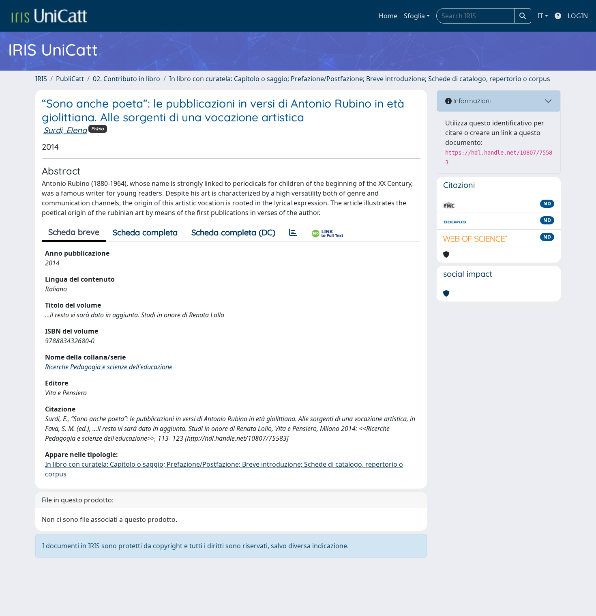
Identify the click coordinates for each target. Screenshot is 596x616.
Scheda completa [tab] (145, 232)
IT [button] (540, 15)
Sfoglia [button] (414, 15)
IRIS (41, 78)
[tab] (293, 232)
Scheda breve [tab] (73, 232)
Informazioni (471, 101)
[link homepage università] (49, 16)
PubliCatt (70, 78)
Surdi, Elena (65, 130)
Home (388, 15)
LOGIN (578, 15)
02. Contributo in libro (126, 78)
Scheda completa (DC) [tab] (233, 232)
